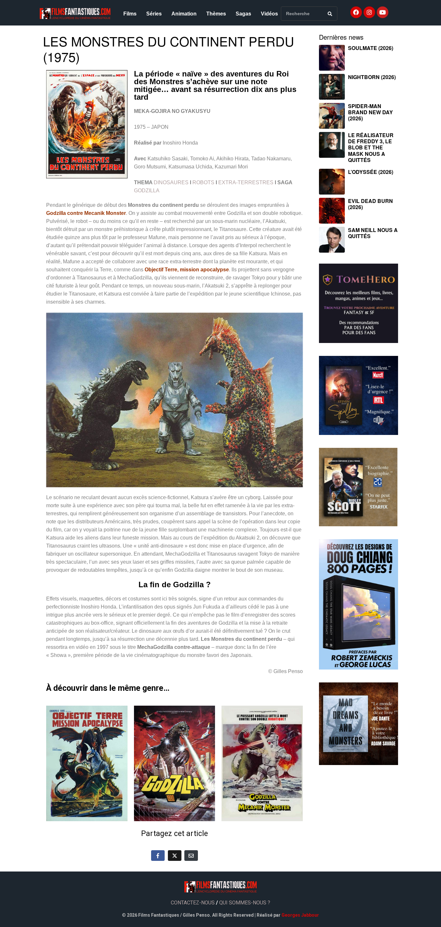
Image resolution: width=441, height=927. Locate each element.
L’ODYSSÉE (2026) (370, 172)
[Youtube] (382, 12)
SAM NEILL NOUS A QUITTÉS (373, 233)
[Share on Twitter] (174, 855)
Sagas (243, 13)
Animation (184, 13)
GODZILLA (146, 190)
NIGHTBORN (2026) (372, 77)
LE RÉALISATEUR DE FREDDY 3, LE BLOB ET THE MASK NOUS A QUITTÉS (371, 147)
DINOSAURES (171, 182)
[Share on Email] (191, 855)
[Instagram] (369, 12)
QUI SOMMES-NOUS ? (244, 903)
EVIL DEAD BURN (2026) (370, 204)
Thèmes (216, 13)
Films (130, 13)
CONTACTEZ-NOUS (193, 903)
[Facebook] (356, 12)
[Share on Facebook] (158, 855)
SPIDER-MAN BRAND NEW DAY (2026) (370, 112)
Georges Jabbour (300, 915)
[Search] (330, 13)
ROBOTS (203, 182)
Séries (154, 13)
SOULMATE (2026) (370, 48)
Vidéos (269, 13)
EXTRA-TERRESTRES (245, 182)
